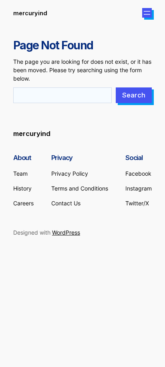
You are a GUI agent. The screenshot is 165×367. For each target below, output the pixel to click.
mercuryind (30, 13)
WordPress (66, 232)
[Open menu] (147, 13)
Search (133, 95)
